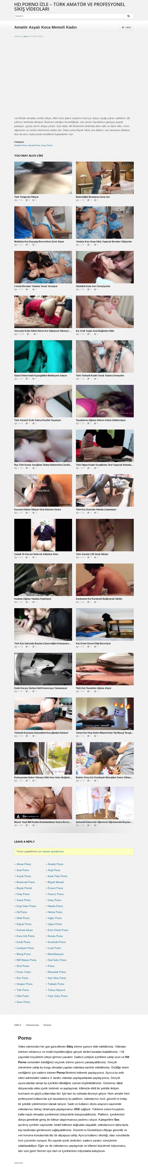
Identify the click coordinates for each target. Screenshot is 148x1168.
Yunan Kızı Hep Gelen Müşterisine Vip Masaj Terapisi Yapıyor (109, 732)
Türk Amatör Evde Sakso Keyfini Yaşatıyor (37, 420)
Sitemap (18, 1163)
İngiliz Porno (55, 918)
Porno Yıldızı (24, 972)
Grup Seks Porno (26, 906)
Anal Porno (23, 870)
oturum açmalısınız (53, 851)
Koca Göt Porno (25, 936)
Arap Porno (54, 870)
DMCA (17, 1025)
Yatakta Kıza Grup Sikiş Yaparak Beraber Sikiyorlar (104, 241)
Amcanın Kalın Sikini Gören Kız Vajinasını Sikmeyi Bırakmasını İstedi (51, 331)
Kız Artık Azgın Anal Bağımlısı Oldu (95, 331)
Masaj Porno (24, 954)
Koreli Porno (23, 942)
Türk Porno (23, 990)
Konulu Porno (55, 936)
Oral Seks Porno (57, 960)
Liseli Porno (54, 948)
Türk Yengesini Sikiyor (26, 197)
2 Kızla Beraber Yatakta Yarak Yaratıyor (36, 286)
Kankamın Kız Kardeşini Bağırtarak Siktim (99, 599)
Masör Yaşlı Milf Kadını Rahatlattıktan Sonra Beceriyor (44, 822)
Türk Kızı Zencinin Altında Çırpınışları (96, 509)
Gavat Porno (24, 900)
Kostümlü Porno (57, 942)
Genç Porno (47, 145)
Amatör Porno (20, 145)
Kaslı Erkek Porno (58, 930)
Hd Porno (22, 912)
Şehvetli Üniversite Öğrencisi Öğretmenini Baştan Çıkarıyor (108, 822)
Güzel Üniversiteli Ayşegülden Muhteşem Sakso (40, 375)
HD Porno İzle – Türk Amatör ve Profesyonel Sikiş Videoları (69, 6)
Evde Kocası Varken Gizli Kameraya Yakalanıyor (40, 688)
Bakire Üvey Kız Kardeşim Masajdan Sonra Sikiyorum (105, 777)
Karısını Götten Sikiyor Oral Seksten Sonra (37, 509)
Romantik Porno (57, 972)
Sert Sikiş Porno (57, 978)
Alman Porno (24, 864)
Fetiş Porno (23, 894)
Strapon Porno (25, 984)
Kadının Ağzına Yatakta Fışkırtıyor (32, 599)
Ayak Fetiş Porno (57, 876)
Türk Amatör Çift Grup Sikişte (92, 554)
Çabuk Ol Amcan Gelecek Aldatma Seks (36, 554)
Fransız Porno (56, 894)
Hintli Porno (23, 918)
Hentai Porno (55, 912)
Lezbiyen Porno (25, 948)
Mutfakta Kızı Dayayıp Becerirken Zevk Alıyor (39, 241)
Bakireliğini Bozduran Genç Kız (93, 197)
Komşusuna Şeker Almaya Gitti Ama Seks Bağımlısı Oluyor (46, 777)
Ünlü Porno (23, 996)
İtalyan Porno (24, 924)
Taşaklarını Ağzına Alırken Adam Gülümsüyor (101, 420)
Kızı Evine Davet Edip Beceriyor (93, 643)
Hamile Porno (55, 906)
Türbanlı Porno (56, 984)
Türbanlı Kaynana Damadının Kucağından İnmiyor (41, 732)
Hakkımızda (32, 1025)
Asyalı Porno (34, 145)
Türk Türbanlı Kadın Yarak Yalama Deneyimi (100, 375)
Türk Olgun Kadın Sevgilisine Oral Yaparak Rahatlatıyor (106, 465)
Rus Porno (22, 978)
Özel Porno (23, 966)
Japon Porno (55, 924)
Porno (51, 966)
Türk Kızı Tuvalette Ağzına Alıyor (93, 688)
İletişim (47, 1025)
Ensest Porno (55, 888)
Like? (128, 27)
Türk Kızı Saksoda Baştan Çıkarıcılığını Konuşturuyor (43, 643)
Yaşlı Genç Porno (57, 996)
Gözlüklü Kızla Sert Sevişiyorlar (93, 286)
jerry (26, 36)
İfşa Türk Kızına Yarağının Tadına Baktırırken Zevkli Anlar (45, 465)
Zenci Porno (23, 1002)
